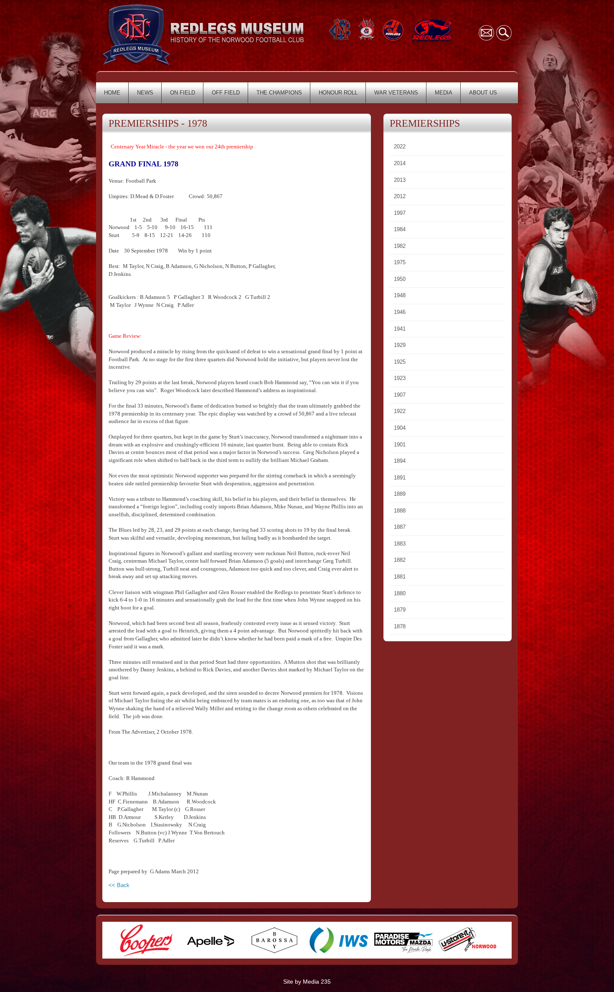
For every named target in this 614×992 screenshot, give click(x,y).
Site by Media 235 (307, 981)
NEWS (145, 92)
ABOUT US (483, 92)
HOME (112, 92)
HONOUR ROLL (338, 92)
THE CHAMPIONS (279, 92)
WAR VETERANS (396, 92)
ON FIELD (182, 92)
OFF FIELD (226, 92)
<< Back (119, 885)
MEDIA (443, 92)
